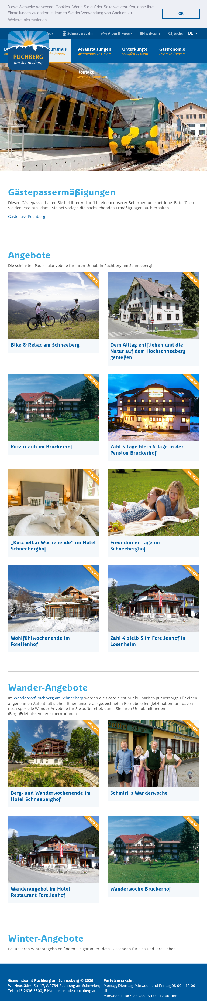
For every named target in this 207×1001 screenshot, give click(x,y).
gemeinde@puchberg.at (76, 990)
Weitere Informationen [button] (27, 20)
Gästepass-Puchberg (26, 216)
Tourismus (56, 49)
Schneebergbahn (80, 33)
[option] (103, 117)
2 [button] (103, 165)
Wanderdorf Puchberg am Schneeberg (48, 698)
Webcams (152, 33)
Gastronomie (172, 49)
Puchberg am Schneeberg (28, 51)
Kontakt (85, 72)
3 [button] (109, 165)
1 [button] (98, 165)
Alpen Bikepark (119, 33)
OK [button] (181, 14)
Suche (177, 33)
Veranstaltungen (94, 49)
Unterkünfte (134, 49)
